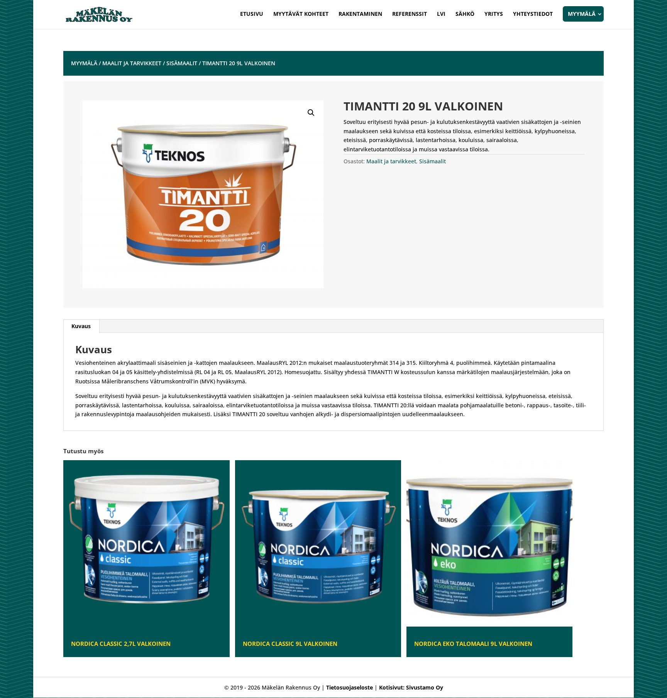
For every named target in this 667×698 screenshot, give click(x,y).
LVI (441, 14)
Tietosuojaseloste (349, 687)
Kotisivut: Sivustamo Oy (411, 687)
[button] (311, 113)
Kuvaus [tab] (81, 326)
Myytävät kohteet (300, 14)
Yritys (493, 14)
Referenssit (409, 14)
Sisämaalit (181, 63)
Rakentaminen (360, 14)
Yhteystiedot (533, 14)
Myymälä (582, 13)
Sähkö (464, 14)
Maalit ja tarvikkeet (131, 63)
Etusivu (251, 14)
